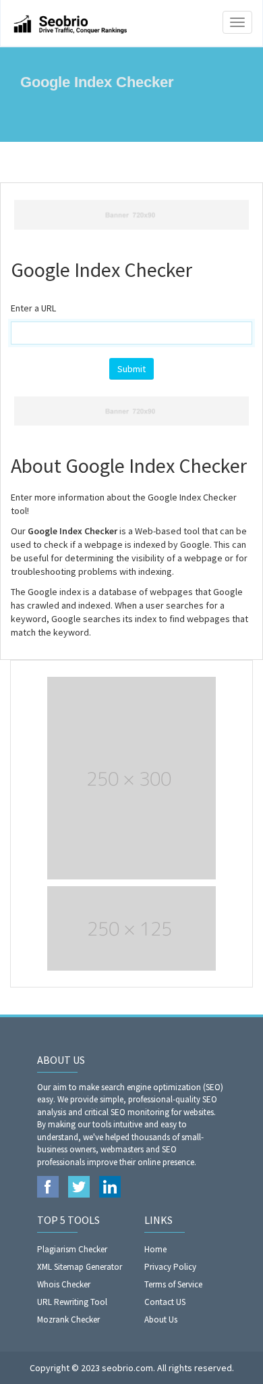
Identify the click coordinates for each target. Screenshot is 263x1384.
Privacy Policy (170, 1267)
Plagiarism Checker (72, 1249)
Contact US (164, 1302)
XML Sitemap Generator (79, 1267)
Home (155, 1249)
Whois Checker (63, 1284)
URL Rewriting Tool (72, 1302)
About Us (160, 1319)
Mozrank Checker (68, 1319)
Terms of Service (173, 1284)
